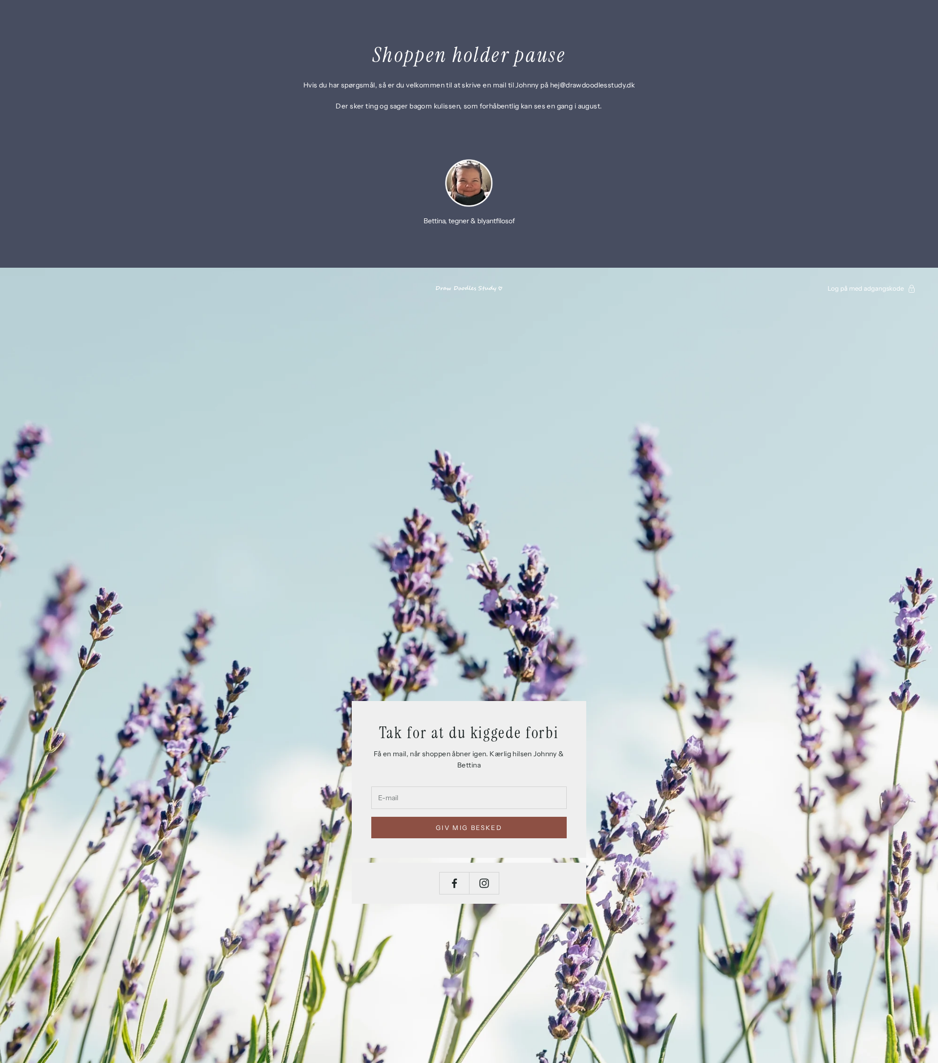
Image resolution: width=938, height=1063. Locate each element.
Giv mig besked (469, 827)
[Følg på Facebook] (454, 883)
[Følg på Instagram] (484, 883)
